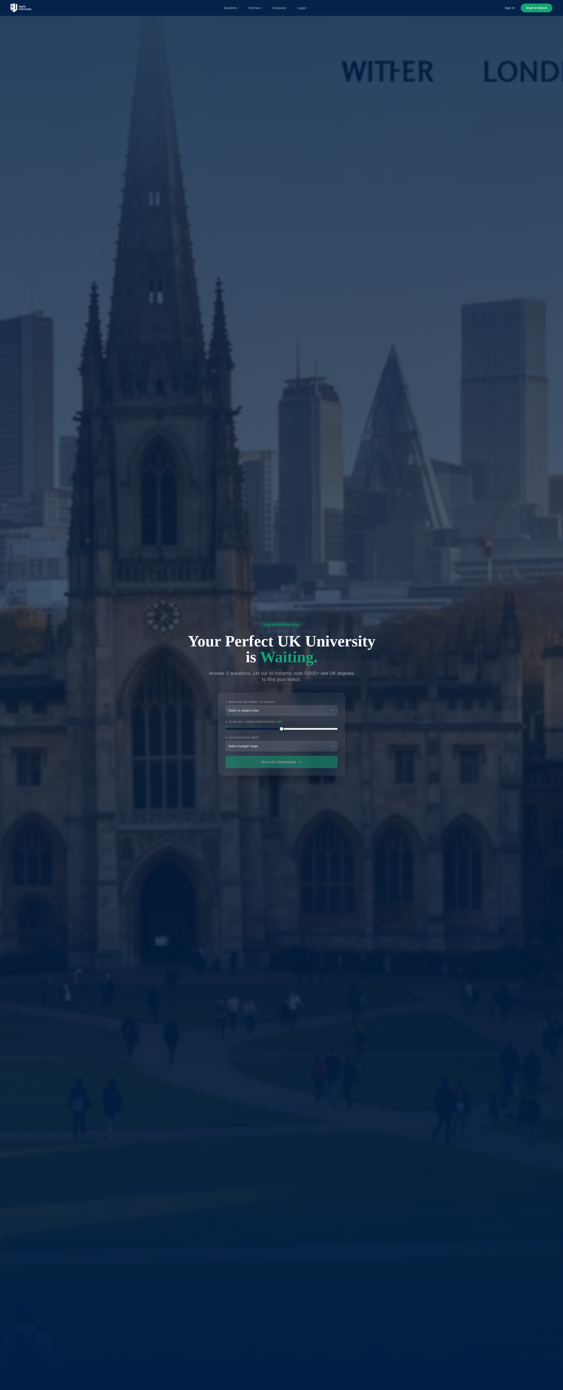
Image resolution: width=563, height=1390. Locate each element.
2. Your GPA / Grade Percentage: (254, 721)
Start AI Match (536, 8)
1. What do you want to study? (250, 702)
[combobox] (281, 710)
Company (279, 8)
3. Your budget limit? (242, 737)
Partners (255, 8)
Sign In (510, 8)
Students (230, 8)
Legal (301, 8)
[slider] (281, 729)
